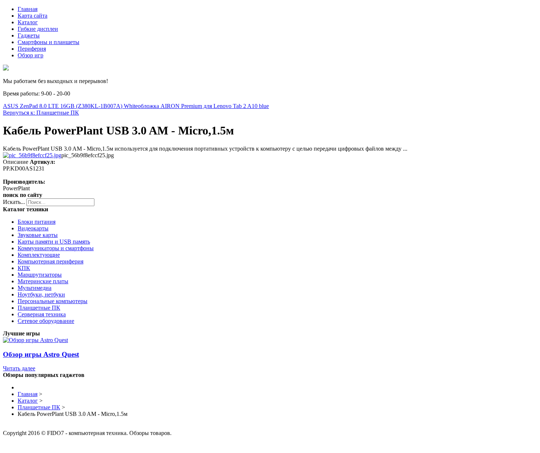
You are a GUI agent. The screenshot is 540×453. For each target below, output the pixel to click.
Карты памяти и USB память (54, 241)
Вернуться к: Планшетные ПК (41, 112)
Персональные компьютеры (52, 301)
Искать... (14, 202)
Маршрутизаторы (40, 275)
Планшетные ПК (39, 308)
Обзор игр (30, 55)
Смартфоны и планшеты (48, 42)
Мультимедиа (34, 288)
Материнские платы (43, 281)
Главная (27, 9)
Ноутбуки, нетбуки (41, 294)
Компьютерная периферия (50, 261)
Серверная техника (42, 314)
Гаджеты (29, 35)
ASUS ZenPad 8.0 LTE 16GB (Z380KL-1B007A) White (70, 106)
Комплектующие (39, 255)
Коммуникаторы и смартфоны (56, 248)
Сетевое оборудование (46, 321)
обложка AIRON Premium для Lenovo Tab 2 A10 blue (203, 106)
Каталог (28, 22)
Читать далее (19, 368)
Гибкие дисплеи (38, 29)
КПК (24, 268)
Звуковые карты (38, 235)
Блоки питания (36, 222)
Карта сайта (32, 15)
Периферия (32, 49)
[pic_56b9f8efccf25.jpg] (32, 155)
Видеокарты (33, 228)
